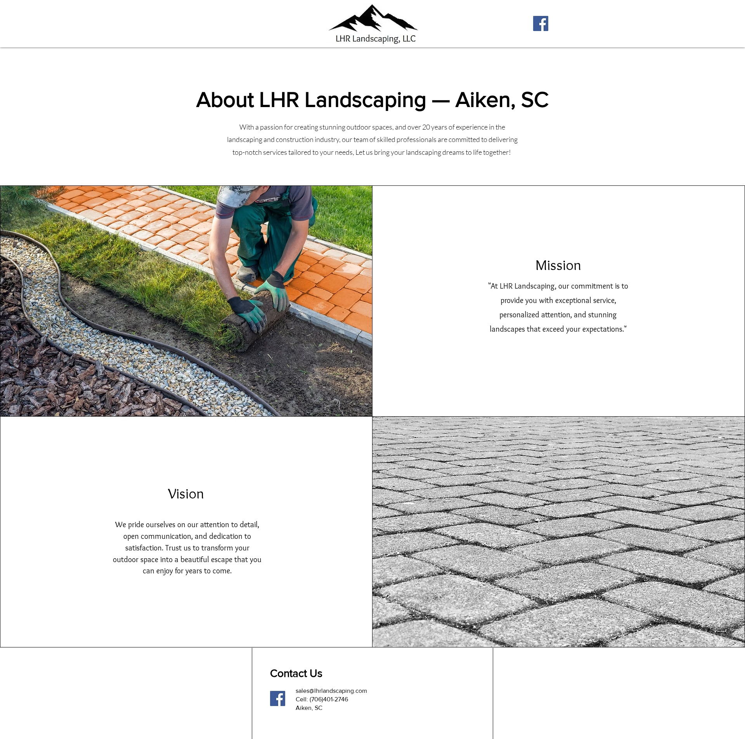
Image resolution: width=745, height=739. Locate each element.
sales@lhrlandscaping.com (331, 690)
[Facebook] (540, 23)
